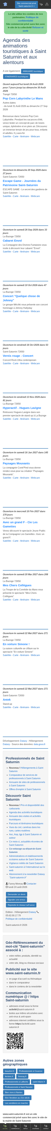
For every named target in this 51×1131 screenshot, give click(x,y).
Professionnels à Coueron (30, 1071)
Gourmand (35, 1128)
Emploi (25, 1128)
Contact (46, 1128)
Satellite (7, 136)
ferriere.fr (9, 1076)
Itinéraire (24, 136)
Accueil (5, 1128)
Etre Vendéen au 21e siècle (17, 1098)
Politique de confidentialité (19, 919)
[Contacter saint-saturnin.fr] (47, 4)
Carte (15, 136)
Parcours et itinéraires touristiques (26, 823)
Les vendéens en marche (16, 1103)
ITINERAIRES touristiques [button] (16, 76)
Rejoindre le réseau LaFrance (21, 905)
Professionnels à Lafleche (16, 1082)
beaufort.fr (9, 1071)
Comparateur (15, 1128)
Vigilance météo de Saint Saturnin (26, 863)
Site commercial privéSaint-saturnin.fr (26, 4)
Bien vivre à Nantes (13, 1092)
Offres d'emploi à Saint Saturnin (25, 789)
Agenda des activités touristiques (25, 812)
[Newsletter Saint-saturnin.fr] (41, 4)
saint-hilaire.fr (39, 1082)
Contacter (31, 884)
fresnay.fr (22, 1076)
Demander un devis (16, 894)
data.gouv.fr (39, 744)
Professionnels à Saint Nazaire (18, 1087)
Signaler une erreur (16, 900)
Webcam (35, 136)
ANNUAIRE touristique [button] (33, 71)
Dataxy (23, 741)
